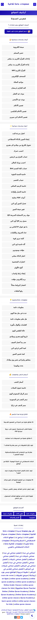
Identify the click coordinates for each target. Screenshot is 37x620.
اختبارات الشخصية (18, 262)
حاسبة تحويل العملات (18, 388)
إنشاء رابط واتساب (18, 273)
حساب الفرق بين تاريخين (18, 157)
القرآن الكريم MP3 (18, 70)
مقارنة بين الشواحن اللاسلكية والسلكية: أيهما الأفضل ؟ (18, 454)
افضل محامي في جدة (12, 553)
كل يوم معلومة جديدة (25, 531)
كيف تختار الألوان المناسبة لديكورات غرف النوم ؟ (18, 472)
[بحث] (2, 4)
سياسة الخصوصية (18, 610)
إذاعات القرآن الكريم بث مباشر (18, 59)
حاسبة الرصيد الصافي (18, 186)
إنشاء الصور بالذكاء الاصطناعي (18, 139)
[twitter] (21, 617)
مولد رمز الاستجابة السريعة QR (18, 215)
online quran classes (10, 598)
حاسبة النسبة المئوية (18, 174)
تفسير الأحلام (18, 105)
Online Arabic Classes (12, 585)
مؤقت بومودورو (18, 250)
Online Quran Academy (18, 592)
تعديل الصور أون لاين (18, 203)
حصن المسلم (18, 53)
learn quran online (9, 601)
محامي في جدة (29, 553)
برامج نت (18, 538)
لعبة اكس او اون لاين (18, 348)
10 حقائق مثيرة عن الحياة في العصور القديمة (18, 422)
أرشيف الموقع (29, 610)
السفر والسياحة (14, 517)
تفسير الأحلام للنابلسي (18, 111)
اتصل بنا (15, 612)
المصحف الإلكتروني (18, 76)
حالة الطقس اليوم (18, 331)
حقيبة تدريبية (22, 572)
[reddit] (18, 617)
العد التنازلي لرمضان (18, 88)
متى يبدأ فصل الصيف (18, 342)
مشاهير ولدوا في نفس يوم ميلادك (19, 360)
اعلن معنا (9, 612)
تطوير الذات (19, 513)
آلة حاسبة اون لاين (18, 244)
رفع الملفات (18, 291)
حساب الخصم (18, 180)
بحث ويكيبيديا (18, 366)
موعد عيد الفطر (18, 94)
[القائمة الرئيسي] (34, 4)
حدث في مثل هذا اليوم (19, 313)
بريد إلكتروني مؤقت (18, 279)
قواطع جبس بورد (8, 572)
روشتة (32, 576)
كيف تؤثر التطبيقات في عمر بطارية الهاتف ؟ (18, 445)
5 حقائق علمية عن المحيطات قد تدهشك (18, 438)
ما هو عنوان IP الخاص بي (18, 227)
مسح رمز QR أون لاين (18, 221)
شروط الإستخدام (7, 610)
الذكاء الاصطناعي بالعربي (18, 547)
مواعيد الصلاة (18, 82)
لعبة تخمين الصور (18, 354)
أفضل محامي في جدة (18, 563)
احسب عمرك (18, 151)
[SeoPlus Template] (34, 610)
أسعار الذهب (18, 382)
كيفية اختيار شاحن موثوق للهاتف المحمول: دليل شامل (18, 497)
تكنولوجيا (32, 517)
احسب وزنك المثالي (18, 163)
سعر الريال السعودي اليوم (18, 394)
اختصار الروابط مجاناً (18, 285)
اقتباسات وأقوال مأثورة (18, 325)
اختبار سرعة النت (18, 133)
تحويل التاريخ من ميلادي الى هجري (18, 145)
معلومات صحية (7, 513)
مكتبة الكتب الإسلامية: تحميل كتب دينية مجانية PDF (18, 430)
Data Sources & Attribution (26, 612)
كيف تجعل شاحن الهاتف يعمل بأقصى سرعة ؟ (18, 489)
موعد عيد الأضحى (18, 100)
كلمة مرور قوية (18, 238)
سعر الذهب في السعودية (18, 400)
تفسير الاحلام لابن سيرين (18, 117)
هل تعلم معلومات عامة (18, 319)
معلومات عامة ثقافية (18, 4)
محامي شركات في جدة (25, 556)
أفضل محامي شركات (18, 560)
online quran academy (19, 579)
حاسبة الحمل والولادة (18, 192)
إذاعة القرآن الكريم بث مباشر (18, 65)
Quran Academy (27, 598)
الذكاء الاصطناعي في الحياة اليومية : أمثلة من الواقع (18, 463)
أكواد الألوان (18, 268)
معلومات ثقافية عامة (13, 544)
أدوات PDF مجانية (18, 198)
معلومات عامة (18, 307)
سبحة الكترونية (18, 47)
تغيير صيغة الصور (19, 209)
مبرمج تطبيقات (21, 576)
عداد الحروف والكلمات (18, 233)
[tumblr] (15, 617)
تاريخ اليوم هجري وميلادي (19, 336)
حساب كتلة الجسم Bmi (18, 168)
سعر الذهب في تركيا (18, 405)
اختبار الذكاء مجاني (18, 256)
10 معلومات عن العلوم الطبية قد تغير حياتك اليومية (18, 481)
